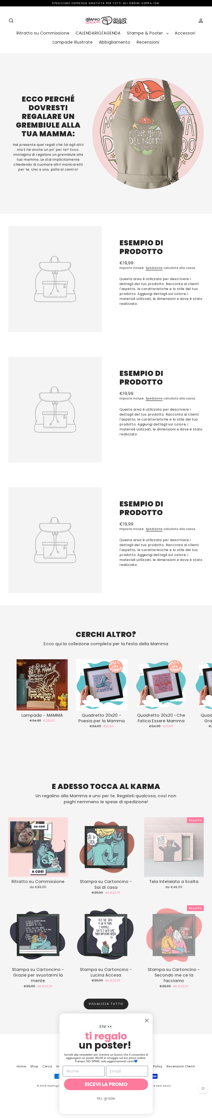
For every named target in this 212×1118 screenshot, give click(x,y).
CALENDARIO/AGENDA (98, 33)
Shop (34, 1066)
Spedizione (154, 268)
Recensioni (148, 42)
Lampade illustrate (73, 42)
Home (21, 1066)
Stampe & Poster (145, 33)
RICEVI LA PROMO (106, 1084)
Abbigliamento (114, 42)
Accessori (185, 33)
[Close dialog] (147, 1020)
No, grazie (106, 1098)
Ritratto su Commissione (43, 33)
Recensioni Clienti (181, 1066)
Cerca (47, 1066)
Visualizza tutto (106, 1004)
